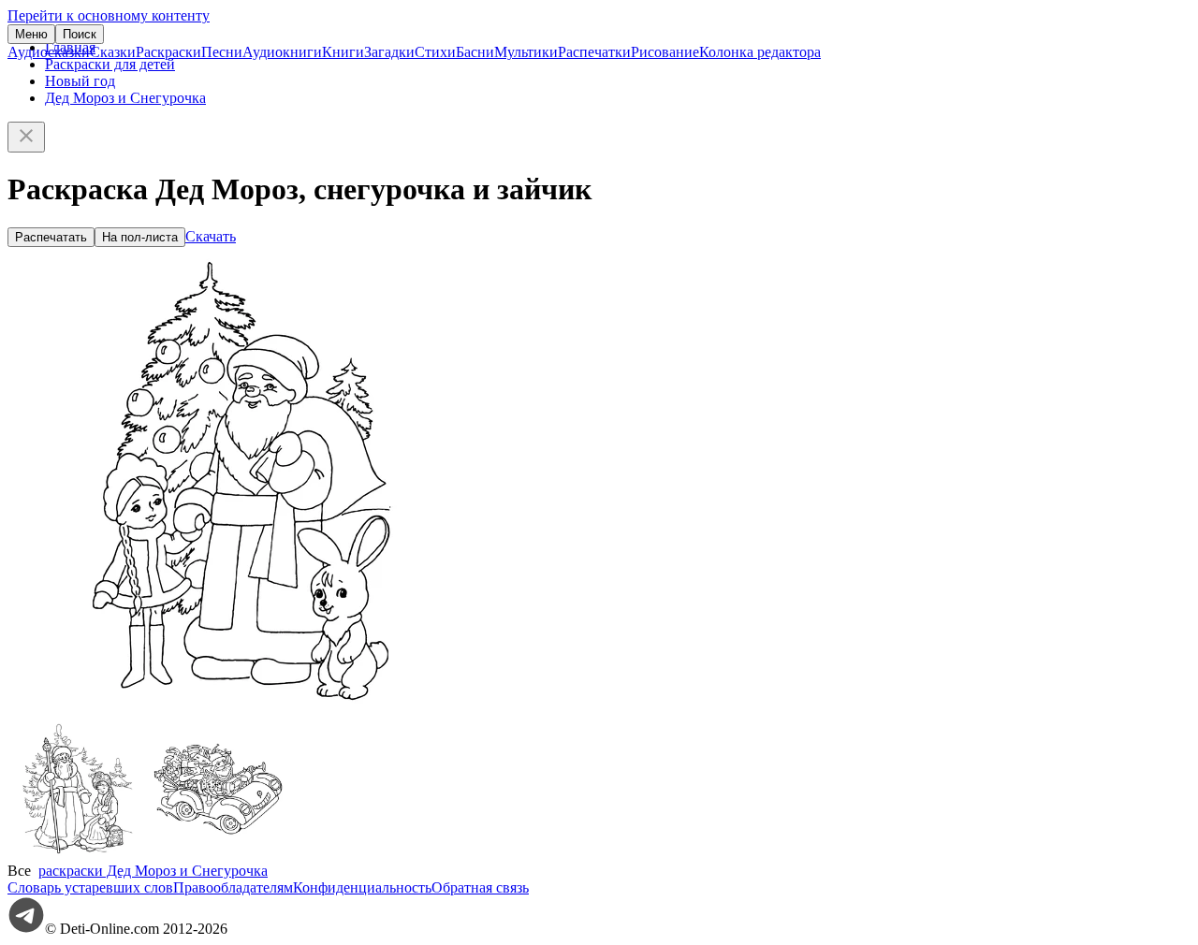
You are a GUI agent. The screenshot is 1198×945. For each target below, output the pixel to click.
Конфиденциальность (362, 887)
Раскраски (168, 52)
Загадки (389, 52)
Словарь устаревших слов (90, 887)
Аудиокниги (282, 52)
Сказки (113, 52)
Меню (31, 34)
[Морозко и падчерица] (77, 854)
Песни (221, 52)
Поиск (79, 34)
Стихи (435, 52)
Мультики (526, 52)
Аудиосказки (48, 52)
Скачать (210, 236)
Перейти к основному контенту (108, 15)
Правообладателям (233, 887)
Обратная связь (480, 887)
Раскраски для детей (110, 64)
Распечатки (594, 52)
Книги (343, 52)
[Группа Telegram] (26, 929)
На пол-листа (140, 237)
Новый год (80, 81)
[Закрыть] (26, 137)
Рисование (665, 52)
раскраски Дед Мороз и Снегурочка (153, 871)
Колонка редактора (760, 52)
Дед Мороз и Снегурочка (125, 98)
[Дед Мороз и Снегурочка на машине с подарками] (218, 854)
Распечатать (51, 237)
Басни (475, 52)
